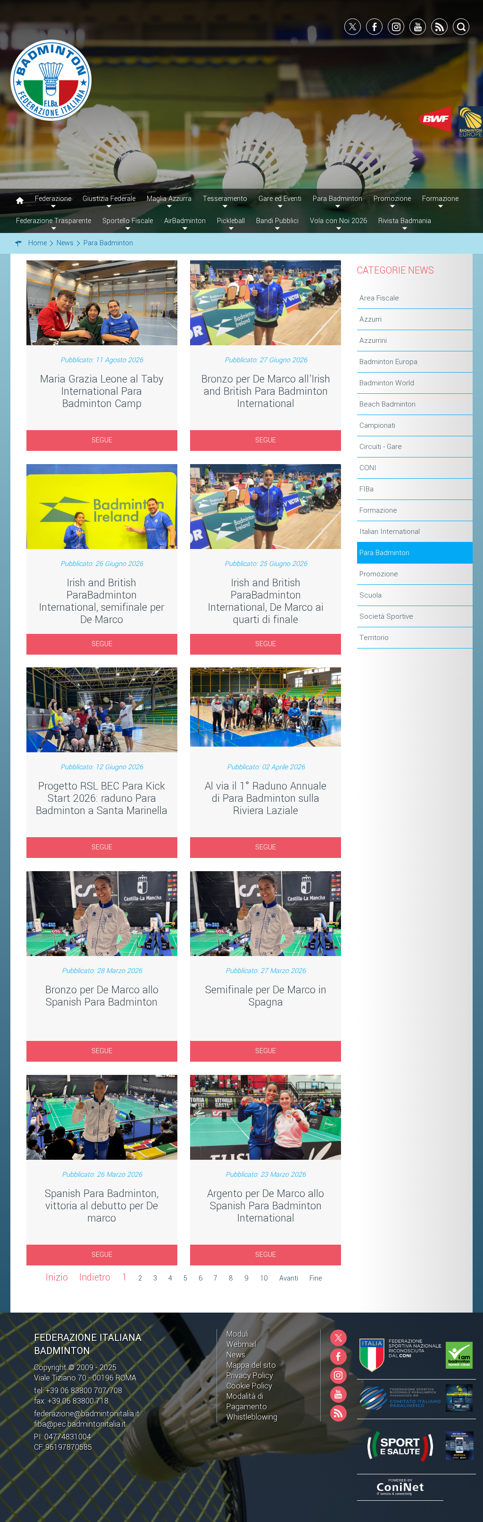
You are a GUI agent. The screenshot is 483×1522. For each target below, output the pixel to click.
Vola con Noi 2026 (338, 221)
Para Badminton (384, 553)
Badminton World (386, 383)
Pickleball (231, 221)
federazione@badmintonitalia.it (87, 1413)
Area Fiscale (379, 298)
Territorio (374, 637)
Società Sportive (386, 616)
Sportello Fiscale (127, 221)
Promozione (378, 574)
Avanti (288, 1278)
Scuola (370, 595)
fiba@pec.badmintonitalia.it (80, 1424)
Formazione (378, 510)
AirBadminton (185, 221)
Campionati (377, 425)
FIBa (366, 489)
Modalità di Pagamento (246, 1401)
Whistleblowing (251, 1417)
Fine (315, 1278)
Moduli (237, 1334)
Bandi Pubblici (277, 221)
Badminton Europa (388, 362)
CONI (367, 468)
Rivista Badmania (404, 221)
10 (264, 1278)
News (235, 1354)
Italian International (389, 531)
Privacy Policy (249, 1375)
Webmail (241, 1344)
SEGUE (102, 440)
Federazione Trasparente (53, 221)
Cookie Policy (249, 1386)
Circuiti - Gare (380, 446)
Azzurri (370, 319)
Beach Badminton (387, 404)
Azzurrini (373, 340)
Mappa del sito (251, 1365)
